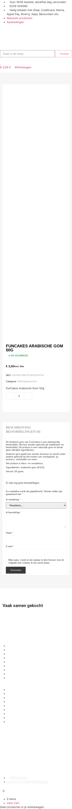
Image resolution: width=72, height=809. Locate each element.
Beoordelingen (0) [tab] (23, 431)
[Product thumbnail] (10, 79)
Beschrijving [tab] (18, 427)
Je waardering (13, 499)
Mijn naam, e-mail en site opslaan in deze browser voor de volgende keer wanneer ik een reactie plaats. (36, 561)
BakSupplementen (27, 381)
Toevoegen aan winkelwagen (30, 404)
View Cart (13, 803)
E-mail (10, 546)
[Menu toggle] (36, 71)
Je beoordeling (13, 512)
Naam (9, 533)
